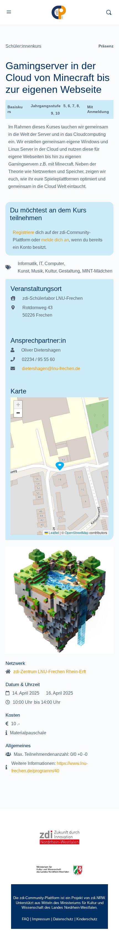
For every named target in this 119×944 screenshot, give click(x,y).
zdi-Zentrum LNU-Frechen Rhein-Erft (49, 671)
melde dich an (55, 240)
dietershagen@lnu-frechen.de (51, 368)
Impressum (41, 919)
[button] (59, 466)
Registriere (23, 232)
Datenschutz (63, 919)
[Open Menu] (9, 12)
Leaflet (53, 532)
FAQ (25, 919)
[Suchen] (108, 12)
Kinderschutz (86, 919)
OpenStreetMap (77, 532)
